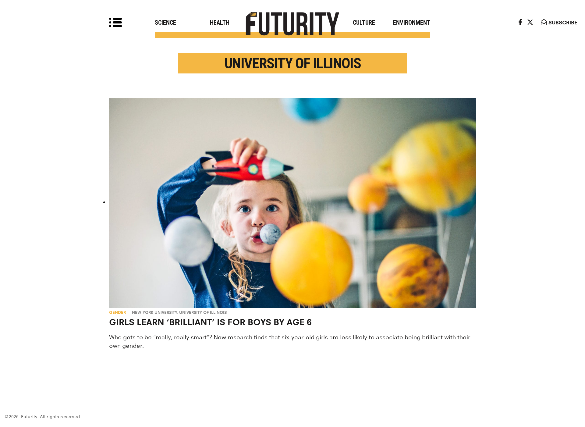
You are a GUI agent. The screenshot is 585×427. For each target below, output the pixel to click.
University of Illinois (203, 312)
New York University (154, 312)
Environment (411, 22)
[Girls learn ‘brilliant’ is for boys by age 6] (292, 203)
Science (165, 22)
